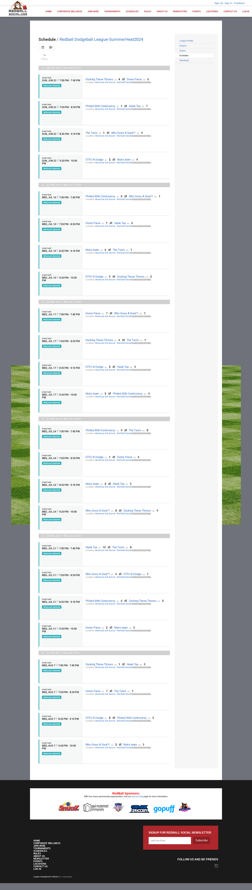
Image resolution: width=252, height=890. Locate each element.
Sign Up (218, 3)
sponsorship (137, 796)
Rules (147, 11)
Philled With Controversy (100, 106)
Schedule (183, 55)
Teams (182, 51)
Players (183, 46)
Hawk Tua (134, 106)
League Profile (186, 41)
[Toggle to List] (51, 47)
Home (49, 11)
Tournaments (112, 11)
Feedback (239, 3)
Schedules (132, 11)
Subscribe (201, 840)
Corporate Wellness (69, 11)
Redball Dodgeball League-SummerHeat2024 (101, 39)
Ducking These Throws (99, 79)
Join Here (93, 11)
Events (197, 11)
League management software (46, 877)
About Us (162, 11)
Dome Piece (134, 79)
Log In (245, 11)
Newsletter (180, 11)
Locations (212, 11)
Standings (184, 60)
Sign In (228, 3)
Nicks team (124, 159)
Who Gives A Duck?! (123, 132)
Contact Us (230, 11)
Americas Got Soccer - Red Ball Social (113, 82)
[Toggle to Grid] (43, 47)
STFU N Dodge (94, 159)
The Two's (92, 132)
